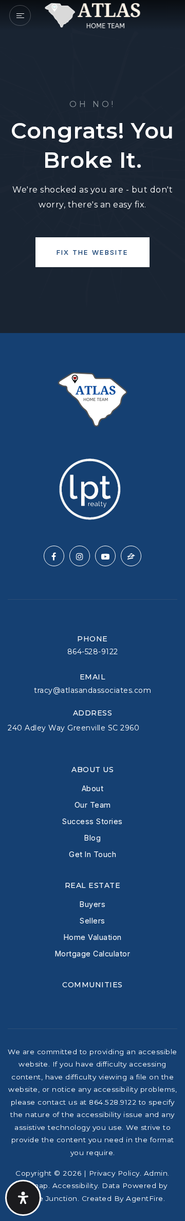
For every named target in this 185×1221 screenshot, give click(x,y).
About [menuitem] (93, 788)
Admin (156, 1173)
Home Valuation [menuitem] (93, 937)
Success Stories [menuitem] (92, 821)
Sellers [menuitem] (92, 920)
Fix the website (92, 252)
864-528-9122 (92, 651)
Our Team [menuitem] (93, 804)
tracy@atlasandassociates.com (92, 690)
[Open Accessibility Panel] (23, 1198)
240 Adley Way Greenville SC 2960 (73, 727)
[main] (92, 166)
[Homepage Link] (92, 15)
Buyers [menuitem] (92, 904)
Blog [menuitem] (92, 837)
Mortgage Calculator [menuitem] (93, 953)
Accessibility (75, 1185)
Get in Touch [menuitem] (92, 854)
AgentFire (144, 1198)
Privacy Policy (114, 1173)
